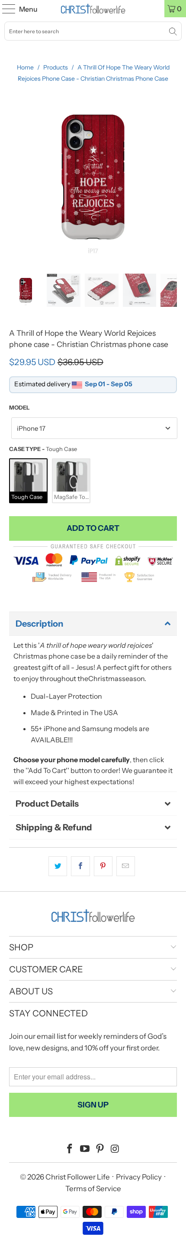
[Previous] (15, 177)
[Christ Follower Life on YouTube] (85, 1150)
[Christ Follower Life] (93, 8)
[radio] (28, 481)
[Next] (170, 177)
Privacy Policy (139, 1177)
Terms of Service (93, 1188)
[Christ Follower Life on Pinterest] (100, 1150)
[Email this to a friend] (125, 866)
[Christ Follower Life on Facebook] (70, 1150)
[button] (93, 624)
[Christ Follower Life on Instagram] (115, 1150)
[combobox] (93, 31)
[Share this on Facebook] (80, 866)
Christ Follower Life (77, 1177)
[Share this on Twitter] (57, 866)
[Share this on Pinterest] (103, 866)
